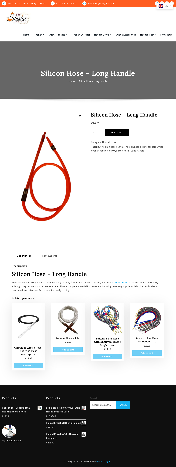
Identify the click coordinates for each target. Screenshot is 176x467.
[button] (80, 116)
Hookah (38, 34)
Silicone (116, 282)
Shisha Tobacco (57, 34)
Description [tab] (23, 255)
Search (93, 398)
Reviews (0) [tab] (49, 255)
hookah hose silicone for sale (141, 146)
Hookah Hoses (148, 34)
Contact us (166, 34)
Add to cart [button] (28, 365)
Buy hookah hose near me (111, 146)
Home (26, 34)
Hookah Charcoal (81, 34)
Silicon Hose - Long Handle (130, 150)
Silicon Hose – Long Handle (93, 81)
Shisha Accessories (126, 34)
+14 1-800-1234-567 (66, 3)
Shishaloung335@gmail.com (101, 3)
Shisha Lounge (103, 461)
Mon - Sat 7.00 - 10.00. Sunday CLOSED (26, 3)
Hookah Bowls (102, 34)
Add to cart (117, 132)
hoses (124, 282)
